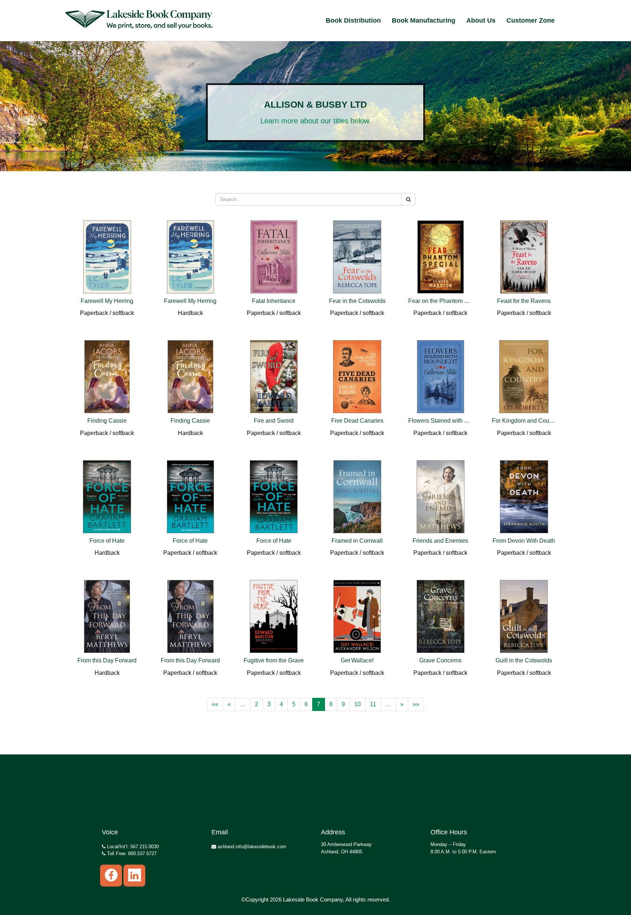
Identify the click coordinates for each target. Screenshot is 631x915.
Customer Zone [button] (530, 20)
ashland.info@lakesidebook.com (251, 846)
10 (357, 704)
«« (215, 704)
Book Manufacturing (423, 20)
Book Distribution (353, 20)
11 (373, 704)
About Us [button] (481, 20)
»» (416, 704)
